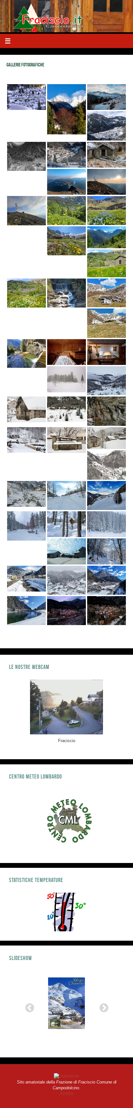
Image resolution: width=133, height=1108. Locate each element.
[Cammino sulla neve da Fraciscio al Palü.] (66, 495)
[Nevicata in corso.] (106, 524)
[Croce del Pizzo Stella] (26, 210)
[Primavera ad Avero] (106, 293)
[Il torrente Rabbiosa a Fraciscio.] (26, 494)
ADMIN (66, 1094)
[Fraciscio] (26, 97)
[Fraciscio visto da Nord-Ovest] (106, 464)
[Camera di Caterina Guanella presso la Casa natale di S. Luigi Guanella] (66, 352)
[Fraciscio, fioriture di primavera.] (26, 293)
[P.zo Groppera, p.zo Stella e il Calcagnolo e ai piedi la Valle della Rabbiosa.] (106, 237)
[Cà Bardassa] (26, 409)
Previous (28, 1006)
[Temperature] (66, 912)
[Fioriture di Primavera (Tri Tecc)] (106, 263)
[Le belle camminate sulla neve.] (106, 551)
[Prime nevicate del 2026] (66, 580)
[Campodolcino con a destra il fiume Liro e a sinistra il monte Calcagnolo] (106, 580)
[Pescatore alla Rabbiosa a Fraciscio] (66, 293)
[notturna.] (106, 610)
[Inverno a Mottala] (66, 379)
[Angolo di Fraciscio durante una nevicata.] (106, 438)
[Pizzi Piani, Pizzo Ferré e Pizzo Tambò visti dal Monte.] (106, 97)
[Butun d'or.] (66, 210)
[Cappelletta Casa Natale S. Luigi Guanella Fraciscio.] (106, 352)
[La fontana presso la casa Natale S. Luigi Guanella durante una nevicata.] (66, 440)
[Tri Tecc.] (26, 156)
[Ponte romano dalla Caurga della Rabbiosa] (26, 353)
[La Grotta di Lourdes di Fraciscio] (106, 411)
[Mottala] (26, 525)
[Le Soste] (66, 409)
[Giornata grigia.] (106, 380)
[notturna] (66, 610)
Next (102, 1006)
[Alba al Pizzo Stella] (106, 182)
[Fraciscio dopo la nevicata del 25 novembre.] (66, 155)
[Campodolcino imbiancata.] (106, 125)
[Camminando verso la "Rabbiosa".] (26, 440)
